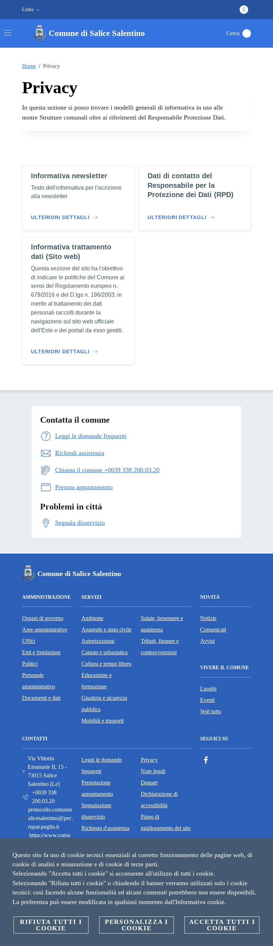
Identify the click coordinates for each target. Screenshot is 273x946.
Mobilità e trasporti (102, 721)
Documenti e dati (41, 698)
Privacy (149, 760)
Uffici (28, 641)
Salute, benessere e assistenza (162, 624)
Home (29, 66)
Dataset (149, 782)
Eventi (207, 700)
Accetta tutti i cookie (222, 925)
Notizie (208, 618)
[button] (31, 9)
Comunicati (213, 630)
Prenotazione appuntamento (97, 788)
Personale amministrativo (38, 680)
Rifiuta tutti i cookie (51, 925)
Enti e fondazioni (41, 652)
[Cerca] (246, 33)
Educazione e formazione (96, 680)
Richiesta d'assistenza (105, 828)
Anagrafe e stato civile (106, 630)
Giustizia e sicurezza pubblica (104, 703)
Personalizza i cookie (136, 925)
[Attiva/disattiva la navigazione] (8, 32)
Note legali (153, 771)
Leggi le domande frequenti (101, 765)
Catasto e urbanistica (104, 652)
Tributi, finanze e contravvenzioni (160, 646)
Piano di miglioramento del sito (166, 822)
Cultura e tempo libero (106, 664)
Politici (30, 664)
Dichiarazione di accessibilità (159, 799)
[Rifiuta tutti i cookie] (264, 849)
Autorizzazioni (97, 641)
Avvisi (207, 641)
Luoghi (208, 689)
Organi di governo (42, 618)
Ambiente (92, 618)
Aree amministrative (44, 630)
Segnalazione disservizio (96, 811)
